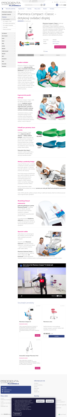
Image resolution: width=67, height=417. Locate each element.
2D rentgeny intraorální (8, 25)
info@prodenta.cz (7, 389)
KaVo (3, 38)
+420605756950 (6, 391)
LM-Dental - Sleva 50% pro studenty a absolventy (10, 403)
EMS (3, 43)
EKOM (3, 46)
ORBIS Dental (5, 51)
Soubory (42, 55)
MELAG (3, 53)
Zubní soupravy (6, 19)
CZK (44, 4)
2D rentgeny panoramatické (9, 23)
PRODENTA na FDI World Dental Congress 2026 (10, 399)
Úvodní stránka (2, 8)
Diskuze (58, 55)
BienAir (3, 48)
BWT (3, 56)
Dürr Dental (4, 35)
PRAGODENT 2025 (4, 406)
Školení (45, 8)
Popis (26, 55)
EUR (44, 5)
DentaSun (4, 58)
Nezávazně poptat (23, 323)
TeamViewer (58, 8)
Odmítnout (40, 401)
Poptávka (38, 335)
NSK (3, 61)
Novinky (29, 8)
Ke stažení (36, 383)
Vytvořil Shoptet (63, 414)
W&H (3, 41)
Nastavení (17, 414)
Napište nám (21, 8)
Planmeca (4, 17)
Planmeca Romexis (7, 29)
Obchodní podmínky (10, 8)
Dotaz (46, 51)
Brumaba (4, 63)
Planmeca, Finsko (56, 41)
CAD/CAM (5, 27)
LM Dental (4, 33)
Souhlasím (50, 401)
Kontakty (52, 8)
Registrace (63, 2)
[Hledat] (42, 5)
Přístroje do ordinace (7, 12)
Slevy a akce (37, 8)
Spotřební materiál (6, 14)
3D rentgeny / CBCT (7, 21)
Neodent (4, 66)
